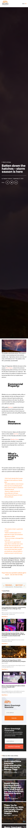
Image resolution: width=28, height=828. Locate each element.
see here (10, 407)
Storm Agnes (9, 368)
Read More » (5, 616)
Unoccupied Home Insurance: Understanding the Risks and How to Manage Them (14, 608)
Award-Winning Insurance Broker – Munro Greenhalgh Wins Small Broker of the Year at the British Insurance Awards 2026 (13, 634)
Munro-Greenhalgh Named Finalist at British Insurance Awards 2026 (13, 686)
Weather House (15, 439)
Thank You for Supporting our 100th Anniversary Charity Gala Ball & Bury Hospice (14, 660)
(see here (16, 434)
